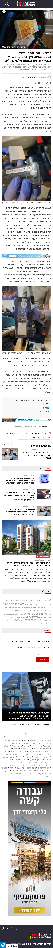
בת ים (34, 743)
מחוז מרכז (31, 768)
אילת (25, 740)
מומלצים (32, 765)
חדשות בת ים (36, 433)
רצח (49, 623)
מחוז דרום (22, 765)
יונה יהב (7, 608)
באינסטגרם (36, 426)
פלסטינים (33, 751)
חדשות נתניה (41, 608)
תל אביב (37, 757)
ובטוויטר (18, 426)
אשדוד (18, 740)
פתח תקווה (44, 411)
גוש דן (39, 760)
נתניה (47, 751)
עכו (40, 751)
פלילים (32, 437)
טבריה (26, 746)
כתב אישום (9, 433)
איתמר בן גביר (34, 600)
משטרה (47, 437)
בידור (20, 757)
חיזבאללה (17, 608)
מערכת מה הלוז (41, 77)
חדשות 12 (28, 604)
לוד (35, 749)
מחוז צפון (21, 768)
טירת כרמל (17, 746)
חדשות (24, 77)
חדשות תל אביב (25, 608)
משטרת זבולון (13, 614)
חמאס (12, 608)
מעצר (27, 613)
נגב (29, 749)
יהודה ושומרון (13, 762)
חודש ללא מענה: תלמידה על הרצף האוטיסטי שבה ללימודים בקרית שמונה (36, 455)
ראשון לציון (17, 754)
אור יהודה (39, 740)
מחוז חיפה (11, 765)
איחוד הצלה (42, 600)
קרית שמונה (30, 754)
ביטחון (13, 757)
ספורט (46, 770)
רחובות (8, 754)
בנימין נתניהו (20, 600)
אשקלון (11, 740)
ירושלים (46, 408)
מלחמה (11, 611)
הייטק (32, 760)
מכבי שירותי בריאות (22, 610)
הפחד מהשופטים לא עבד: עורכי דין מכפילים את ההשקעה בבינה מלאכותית (20, 479)
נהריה (23, 749)
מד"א (33, 610)
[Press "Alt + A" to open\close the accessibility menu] (3, 945)
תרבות (30, 773)
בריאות (12, 600)
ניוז (11, 773)
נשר (10, 749)
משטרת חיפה (43, 617)
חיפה (34, 746)
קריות (14, 770)
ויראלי (16, 760)
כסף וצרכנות (43, 765)
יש (45, 611)
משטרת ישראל (32, 617)
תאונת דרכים (38, 623)
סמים (49, 620)
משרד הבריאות (12, 617)
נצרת (16, 749)
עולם (39, 770)
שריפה (45, 623)
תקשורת (39, 773)
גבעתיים (26, 743)
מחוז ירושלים (43, 768)
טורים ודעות (26, 762)
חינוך (35, 762)
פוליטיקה (31, 770)
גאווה (47, 760)
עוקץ (39, 437)
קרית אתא (41, 754)
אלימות (27, 600)
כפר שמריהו (44, 749)
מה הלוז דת (20, 773)
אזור (31, 740)
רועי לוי (7, 620)
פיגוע (22, 620)
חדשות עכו (34, 608)
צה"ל (11, 620)
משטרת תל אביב (22, 617)
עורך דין (44, 620)
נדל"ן (6, 617)
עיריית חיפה (29, 620)
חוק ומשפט (44, 762)
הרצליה (24, 760)
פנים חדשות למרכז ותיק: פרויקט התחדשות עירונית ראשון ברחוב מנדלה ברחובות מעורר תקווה (28, 564)
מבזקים (28, 757)
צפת (13, 751)
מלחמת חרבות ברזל (41, 613)
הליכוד (44, 604)
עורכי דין (37, 620)
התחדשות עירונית (36, 604)
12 (45, 433)
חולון (47, 414)
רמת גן (46, 757)
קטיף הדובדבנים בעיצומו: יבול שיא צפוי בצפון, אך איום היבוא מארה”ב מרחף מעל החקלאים (19, 494)
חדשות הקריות (17, 604)
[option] (26, 455)
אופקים (48, 740)
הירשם (42, 660)
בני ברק (42, 743)
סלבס (4, 768)
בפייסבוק (26, 426)
